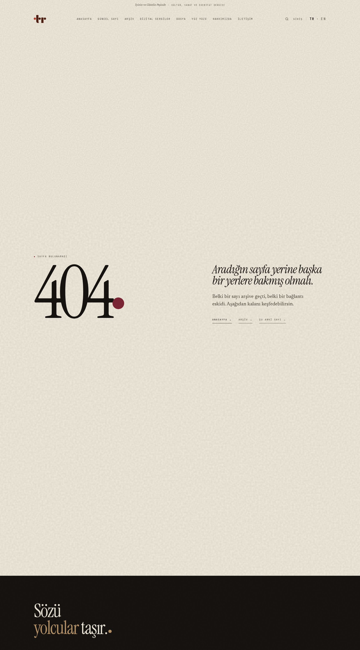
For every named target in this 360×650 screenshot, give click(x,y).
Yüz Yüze (199, 19)
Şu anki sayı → (272, 319)
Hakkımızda (222, 19)
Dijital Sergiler (155, 19)
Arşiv (129, 19)
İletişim (245, 19)
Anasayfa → (222, 319)
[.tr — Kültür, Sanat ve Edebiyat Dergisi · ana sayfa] (40, 19)
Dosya (181, 19)
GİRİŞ (298, 19)
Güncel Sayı (108, 19)
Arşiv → (245, 319)
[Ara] (287, 19)
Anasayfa (84, 19)
